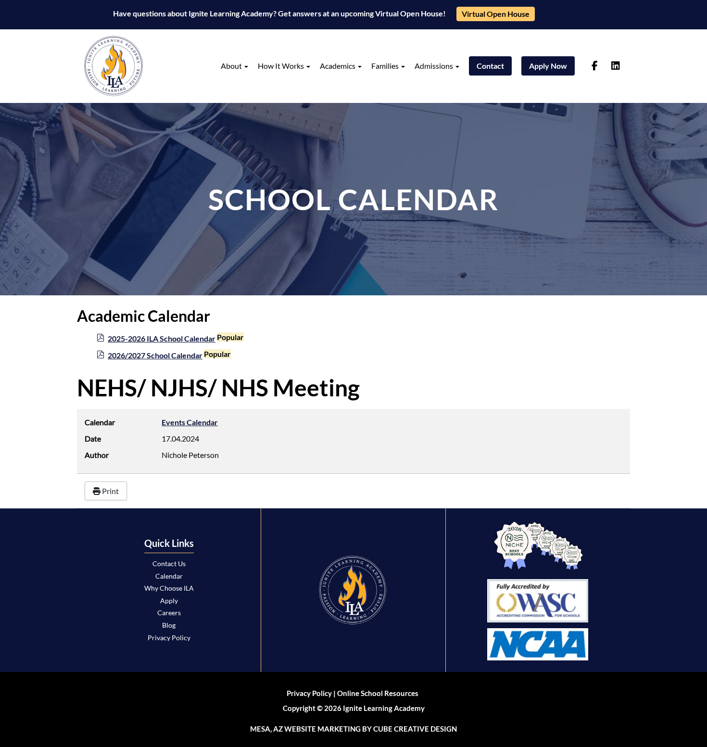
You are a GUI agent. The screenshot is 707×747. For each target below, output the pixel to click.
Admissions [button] (434, 65)
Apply (169, 600)
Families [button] (385, 65)
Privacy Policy (169, 637)
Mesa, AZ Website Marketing (305, 728)
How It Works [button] (281, 65)
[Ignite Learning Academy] (113, 66)
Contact (490, 65)
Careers (169, 612)
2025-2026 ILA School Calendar (161, 338)
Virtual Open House (496, 13)
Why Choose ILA (169, 588)
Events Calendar (190, 422)
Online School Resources (377, 693)
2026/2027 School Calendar (155, 355)
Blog (169, 625)
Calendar (169, 576)
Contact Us (169, 563)
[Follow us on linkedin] (615, 66)
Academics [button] (338, 65)
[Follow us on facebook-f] (595, 66)
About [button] (232, 65)
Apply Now (548, 65)
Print (110, 490)
